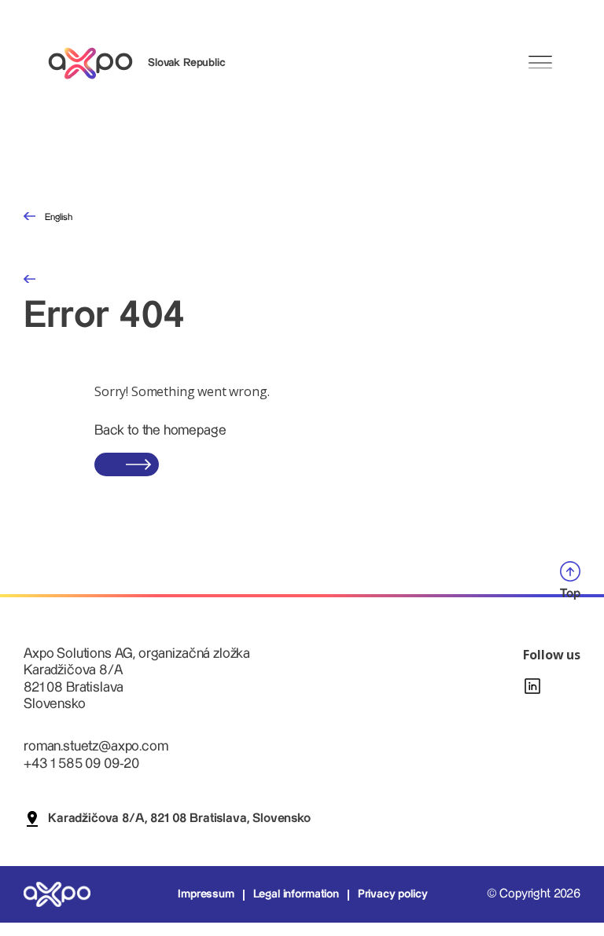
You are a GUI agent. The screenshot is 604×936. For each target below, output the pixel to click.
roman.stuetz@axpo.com (96, 746)
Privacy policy (393, 894)
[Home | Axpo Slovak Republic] (97, 63)
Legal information (296, 894)
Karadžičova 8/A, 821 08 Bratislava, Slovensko (179, 818)
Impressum (206, 894)
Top (570, 594)
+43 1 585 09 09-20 (81, 763)
